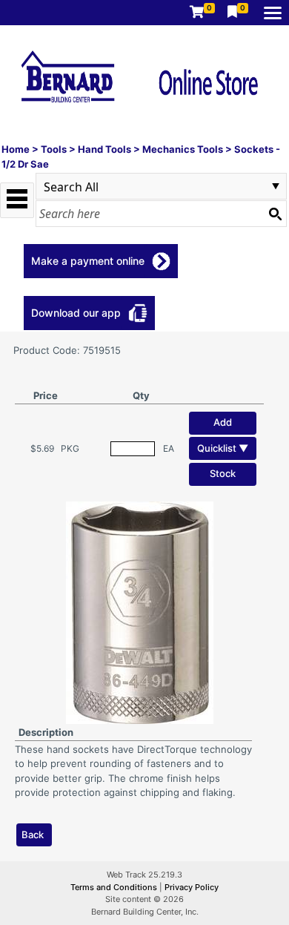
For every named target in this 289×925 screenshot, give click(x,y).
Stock (223, 473)
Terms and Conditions (114, 887)
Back (32, 834)
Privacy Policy (192, 887)
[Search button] (275, 213)
